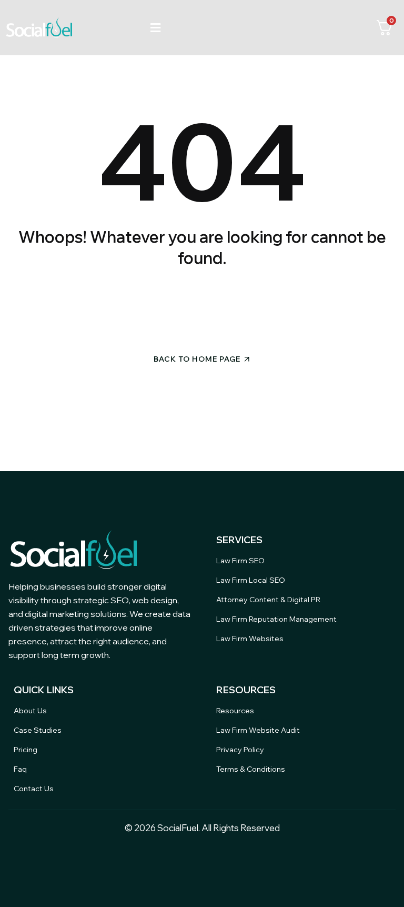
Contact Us (34, 788)
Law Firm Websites (250, 638)
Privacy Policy (240, 749)
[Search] (292, 306)
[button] (155, 27)
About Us (30, 710)
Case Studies (38, 730)
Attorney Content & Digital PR (268, 599)
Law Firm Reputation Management (276, 619)
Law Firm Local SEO (250, 580)
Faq (20, 769)
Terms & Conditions (250, 769)
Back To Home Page (197, 359)
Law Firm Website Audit (258, 730)
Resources (235, 710)
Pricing (25, 749)
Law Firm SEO (240, 560)
